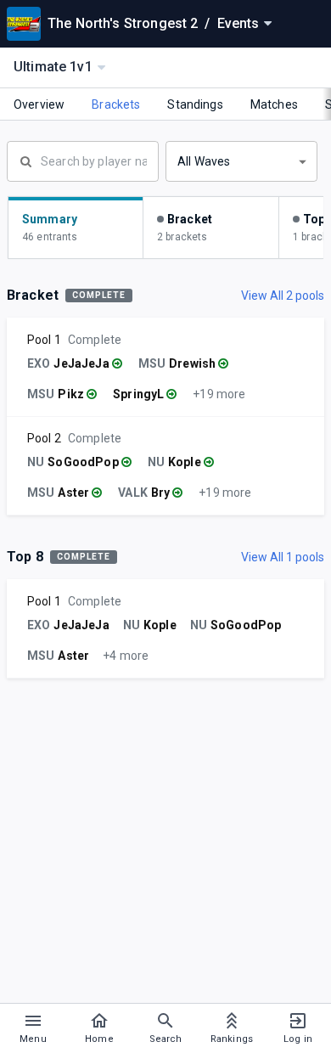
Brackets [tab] (116, 104)
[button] (241, 161)
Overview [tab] (39, 104)
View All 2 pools (282, 295)
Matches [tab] (274, 104)
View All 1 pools (282, 557)
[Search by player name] (83, 160)
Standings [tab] (194, 104)
